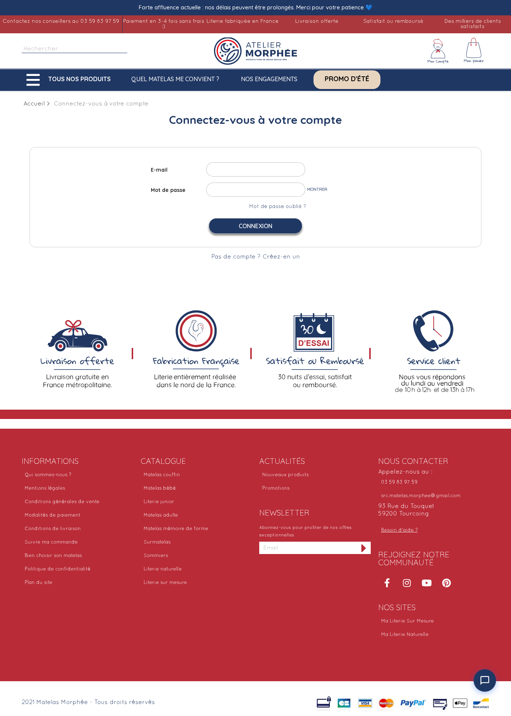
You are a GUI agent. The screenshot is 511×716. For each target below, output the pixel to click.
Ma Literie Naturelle (405, 635)
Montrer (317, 189)
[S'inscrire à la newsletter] (364, 548)
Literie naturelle (163, 569)
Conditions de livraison (53, 529)
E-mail (159, 169)
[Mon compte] (438, 51)
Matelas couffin (162, 475)
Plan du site (38, 583)
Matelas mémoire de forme (176, 529)
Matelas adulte (161, 515)
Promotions (276, 488)
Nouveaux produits (285, 475)
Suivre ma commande (51, 542)
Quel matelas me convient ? (175, 79)
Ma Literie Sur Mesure (407, 621)
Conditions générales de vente (62, 502)
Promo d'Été (347, 79)
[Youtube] (427, 583)
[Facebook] (387, 583)
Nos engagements (269, 79)
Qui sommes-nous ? (48, 475)
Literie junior (159, 502)
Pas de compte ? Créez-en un (255, 257)
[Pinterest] (447, 583)
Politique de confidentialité (58, 569)
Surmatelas (157, 542)
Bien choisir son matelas (53, 556)
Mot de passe (168, 190)
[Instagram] (407, 583)
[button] (70, 80)
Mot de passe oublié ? (277, 206)
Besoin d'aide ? (399, 530)
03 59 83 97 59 (399, 482)
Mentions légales (45, 488)
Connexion (255, 226)
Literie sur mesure (165, 583)
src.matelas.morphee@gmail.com (420, 496)
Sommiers (156, 556)
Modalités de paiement (52, 515)
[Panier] (474, 51)
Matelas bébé (160, 488)
